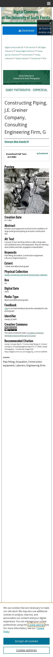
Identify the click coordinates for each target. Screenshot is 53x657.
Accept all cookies (26, 641)
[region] (26, 629)
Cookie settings (36, 624)
